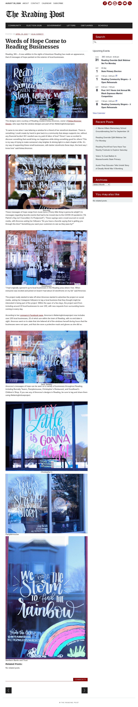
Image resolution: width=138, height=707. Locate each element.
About (26, 3)
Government (54, 25)
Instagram (115, 3)
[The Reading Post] (35, 18)
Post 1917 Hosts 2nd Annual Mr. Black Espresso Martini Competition (116, 93)
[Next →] (85, 690)
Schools (103, 25)
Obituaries (87, 25)
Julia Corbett (37, 34)
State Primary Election (111, 71)
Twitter (110, 3)
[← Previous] (9, 690)
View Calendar (99, 113)
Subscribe (58, 3)
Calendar (46, 3)
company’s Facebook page (31, 315)
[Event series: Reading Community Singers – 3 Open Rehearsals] (116, 76)
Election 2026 (34, 25)
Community (14, 25)
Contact (35, 3)
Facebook (105, 3)
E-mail (125, 3)
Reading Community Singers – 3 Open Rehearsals (116, 106)
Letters (71, 25)
